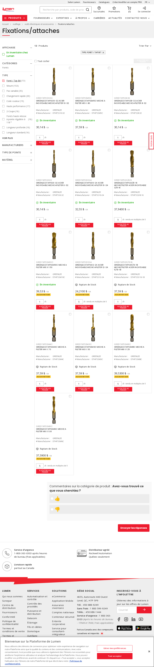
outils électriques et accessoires (39, 24)
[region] (77, 652)
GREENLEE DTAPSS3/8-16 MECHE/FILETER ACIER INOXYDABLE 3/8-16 (130, 185)
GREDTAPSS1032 (44, 98)
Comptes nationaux (63, 612)
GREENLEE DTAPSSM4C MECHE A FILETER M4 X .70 (51, 348)
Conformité (8, 616)
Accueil (5, 24)
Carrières (99, 18)
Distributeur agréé (99, 549)
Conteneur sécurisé (63, 616)
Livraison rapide (23, 564)
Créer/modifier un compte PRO (127, 2)
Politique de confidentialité (10, 623)
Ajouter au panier (45, 143)
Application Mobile (62, 600)
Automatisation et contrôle (37, 598)
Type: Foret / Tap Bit (91, 52)
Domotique (33, 631)
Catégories (9, 63)
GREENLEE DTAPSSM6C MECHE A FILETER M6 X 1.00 (51, 430)
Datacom (32, 618)
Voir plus (7, 138)
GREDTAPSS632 (44, 180)
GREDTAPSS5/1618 (123, 262)
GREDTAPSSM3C (83, 344)
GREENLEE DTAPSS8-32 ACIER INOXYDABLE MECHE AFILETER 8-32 (130, 101)
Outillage (32, 635)
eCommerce (59, 596)
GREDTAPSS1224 (83, 262)
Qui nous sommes (12, 596)
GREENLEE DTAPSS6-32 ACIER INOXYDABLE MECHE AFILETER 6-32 (52, 184)
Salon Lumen (74, 2)
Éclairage (32, 622)
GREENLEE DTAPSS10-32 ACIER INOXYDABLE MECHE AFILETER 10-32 (52, 101)
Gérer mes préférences (114, 648)
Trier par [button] (144, 45)
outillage (16, 24)
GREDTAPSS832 (122, 98)
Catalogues (104, 2)
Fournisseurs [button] (42, 18)
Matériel (7, 159)
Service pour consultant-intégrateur (59, 631)
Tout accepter (115, 656)
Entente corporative (58, 623)
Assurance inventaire (58, 606)
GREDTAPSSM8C (122, 344)
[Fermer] (149, 651)
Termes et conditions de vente (13, 630)
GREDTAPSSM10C (44, 262)
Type (5, 75)
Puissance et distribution (34, 612)
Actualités (115, 18)
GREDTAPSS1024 (83, 180)
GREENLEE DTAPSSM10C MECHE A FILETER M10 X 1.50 (51, 266)
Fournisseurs (89, 2)
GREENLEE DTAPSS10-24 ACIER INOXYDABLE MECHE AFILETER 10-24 (91, 184)
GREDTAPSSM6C (44, 426)
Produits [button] (14, 18)
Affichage (8, 47)
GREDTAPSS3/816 (123, 180)
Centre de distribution (9, 606)
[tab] (17, 47)
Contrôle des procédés (34, 605)
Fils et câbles (34, 627)
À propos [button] (81, 18)
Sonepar (7, 600)
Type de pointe (11, 152)
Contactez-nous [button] (136, 18)
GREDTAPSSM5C (83, 98)
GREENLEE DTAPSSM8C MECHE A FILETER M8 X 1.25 (129, 348)
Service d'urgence (24, 549)
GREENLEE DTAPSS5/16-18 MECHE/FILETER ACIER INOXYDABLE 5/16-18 (130, 267)
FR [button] (146, 2)
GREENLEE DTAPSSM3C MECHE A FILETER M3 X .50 (90, 348)
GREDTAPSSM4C (44, 344)
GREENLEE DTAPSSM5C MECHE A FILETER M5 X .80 (90, 101)
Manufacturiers (12, 145)
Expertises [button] (62, 18)
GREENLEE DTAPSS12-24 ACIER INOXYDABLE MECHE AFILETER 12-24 (91, 266)
